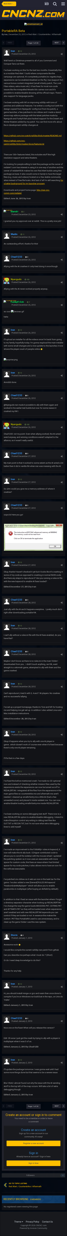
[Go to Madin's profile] (7, 235)
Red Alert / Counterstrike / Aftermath (44, 34)
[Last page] (63, 43)
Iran (6, 34)
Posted (24, 54)
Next (57, 43)
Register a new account (33, 1143)
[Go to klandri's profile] (8, 211)
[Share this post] (61, 54)
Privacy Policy (32, 1221)
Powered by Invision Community (33, 1228)
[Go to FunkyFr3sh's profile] (10, 301)
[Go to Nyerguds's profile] (7, 281)
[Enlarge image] (41, 349)
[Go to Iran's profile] (7, 52)
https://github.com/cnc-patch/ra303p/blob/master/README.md (33, 135)
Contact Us (47, 1221)
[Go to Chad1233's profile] (7, 258)
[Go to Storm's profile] (7, 936)
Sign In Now (33, 1163)
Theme (18, 1221)
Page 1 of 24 (33, 43)
